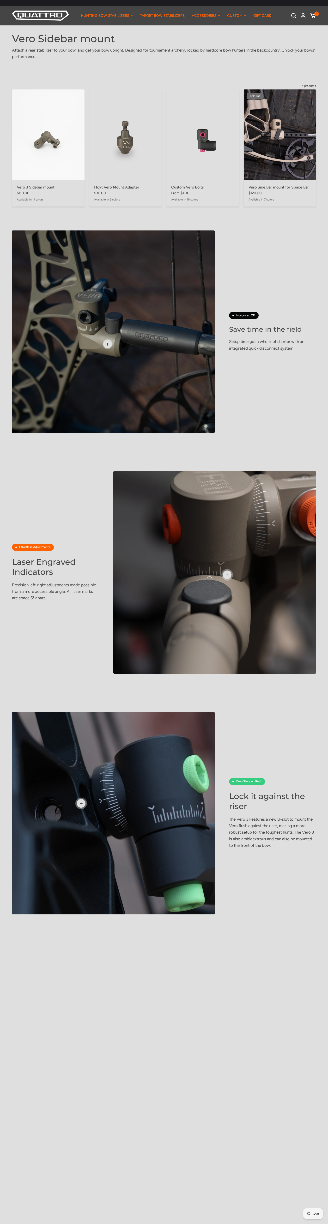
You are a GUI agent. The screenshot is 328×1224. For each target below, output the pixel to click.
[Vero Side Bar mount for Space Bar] (280, 134)
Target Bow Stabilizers (162, 15)
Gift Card (262, 15)
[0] (312, 15)
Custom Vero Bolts (187, 187)
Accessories (204, 15)
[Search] (293, 15)
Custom (235, 15)
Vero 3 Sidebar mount (36, 187)
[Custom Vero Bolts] (202, 134)
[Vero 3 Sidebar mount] (48, 134)
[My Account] (303, 15)
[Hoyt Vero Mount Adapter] (125, 134)
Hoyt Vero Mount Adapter (116, 187)
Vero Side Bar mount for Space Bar (279, 187)
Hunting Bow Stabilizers (105, 15)
